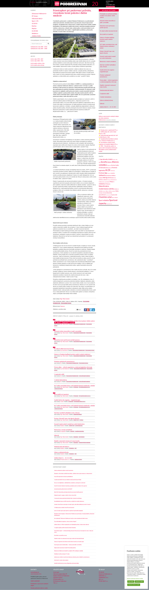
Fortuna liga (103, 173)
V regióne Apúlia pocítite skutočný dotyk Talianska (65, 527)
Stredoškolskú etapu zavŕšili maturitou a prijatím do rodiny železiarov (69, 501)
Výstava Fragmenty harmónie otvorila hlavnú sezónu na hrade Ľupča (69, 541)
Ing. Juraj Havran (64, 350)
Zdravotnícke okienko (84, 442)
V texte (61, 401)
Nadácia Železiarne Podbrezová (61, 575)
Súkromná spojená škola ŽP (60, 574)
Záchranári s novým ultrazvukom (61, 560)
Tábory (107, 191)
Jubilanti (102, 175)
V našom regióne (79, 431)
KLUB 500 (35, 31)
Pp (60, 363)
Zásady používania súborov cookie (135, 578)
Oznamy (109, 179)
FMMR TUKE (113, 170)
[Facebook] (85, 309)
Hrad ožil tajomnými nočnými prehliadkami (63, 476)
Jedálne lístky (36, 36)
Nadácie (101, 177)
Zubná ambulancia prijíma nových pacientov (63, 470)
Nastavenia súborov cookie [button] (133, 584)
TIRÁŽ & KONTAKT (35, 581)
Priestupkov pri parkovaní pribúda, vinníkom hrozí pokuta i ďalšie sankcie (108, 15)
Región (34, 28)
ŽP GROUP (101, 572)
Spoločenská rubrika (84, 376)
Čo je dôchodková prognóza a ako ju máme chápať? (65, 521)
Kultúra (113, 175)
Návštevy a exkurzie (103, 179)
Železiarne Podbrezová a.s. (105, 574)
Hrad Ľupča (56, 572)
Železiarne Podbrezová (39, 13)
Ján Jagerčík (62, 431)
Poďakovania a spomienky (104, 181)
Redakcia (35, 33)
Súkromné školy (37, 18)
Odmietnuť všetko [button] (139, 581)
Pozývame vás (113, 179)
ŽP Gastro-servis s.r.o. (65, 459)
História (108, 173)
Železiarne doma (66, 303)
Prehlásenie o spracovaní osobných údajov (39, 584)
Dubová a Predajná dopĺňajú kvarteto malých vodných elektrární (107, 39)
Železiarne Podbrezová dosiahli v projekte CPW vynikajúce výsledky (68, 550)
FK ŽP (107, 170)
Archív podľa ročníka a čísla (37, 63)
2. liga (100, 159)
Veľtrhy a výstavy (112, 191)
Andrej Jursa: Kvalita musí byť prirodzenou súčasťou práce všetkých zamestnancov (71, 557)
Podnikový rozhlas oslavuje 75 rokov (62, 554)
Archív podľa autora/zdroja (37, 65)
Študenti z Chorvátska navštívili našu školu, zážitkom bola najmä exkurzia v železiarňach (73, 473)
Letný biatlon (78, 425)
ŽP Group (34, 16)
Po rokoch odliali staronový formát (108, 31)
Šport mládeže (104, 200)
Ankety (110, 159)
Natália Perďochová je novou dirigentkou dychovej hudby (66, 563)
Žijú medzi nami (109, 203)
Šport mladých (115, 197)
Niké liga (105, 178)
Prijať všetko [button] (130, 581)
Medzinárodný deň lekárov (106, 90)
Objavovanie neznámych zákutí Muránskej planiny (65, 547)
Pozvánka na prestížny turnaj (60, 535)
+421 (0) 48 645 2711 (36, 574)
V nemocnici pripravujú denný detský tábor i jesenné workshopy (68, 498)
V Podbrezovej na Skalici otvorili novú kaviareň (64, 507)
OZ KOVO (34, 23)
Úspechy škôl (114, 195)
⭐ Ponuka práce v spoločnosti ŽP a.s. (108, 130)
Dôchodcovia (104, 167)
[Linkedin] (93, 309)
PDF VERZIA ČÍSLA (110, 6)
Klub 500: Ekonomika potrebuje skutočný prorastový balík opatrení (68, 492)
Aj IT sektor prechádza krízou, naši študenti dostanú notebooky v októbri (108, 46)
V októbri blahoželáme (105, 97)
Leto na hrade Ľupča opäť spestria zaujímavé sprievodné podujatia (68, 510)
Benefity (104, 162)
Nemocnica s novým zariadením (108, 61)
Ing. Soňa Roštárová (64, 368)
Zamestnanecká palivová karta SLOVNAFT (63, 489)
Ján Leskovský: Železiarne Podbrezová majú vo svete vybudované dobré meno (71, 518)
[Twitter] (90, 309)
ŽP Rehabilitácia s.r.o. (79, 401)
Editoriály (81, 437)
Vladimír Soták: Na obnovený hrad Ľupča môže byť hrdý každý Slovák (69, 538)
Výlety (117, 191)
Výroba (100, 193)
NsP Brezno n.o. (112, 177)
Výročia (104, 193)
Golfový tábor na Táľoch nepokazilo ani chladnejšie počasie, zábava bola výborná (71, 524)
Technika (103, 191)
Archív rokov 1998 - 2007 (37, 59)
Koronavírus (108, 175)
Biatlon (34, 26)
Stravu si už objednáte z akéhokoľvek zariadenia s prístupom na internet (69, 482)
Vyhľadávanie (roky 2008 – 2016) (39, 46)
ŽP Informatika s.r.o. (84, 387)
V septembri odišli (104, 93)
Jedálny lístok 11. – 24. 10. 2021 (108, 107)
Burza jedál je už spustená (106, 34)
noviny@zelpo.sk (35, 572)
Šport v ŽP (35, 21)
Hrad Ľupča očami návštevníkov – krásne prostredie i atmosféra (68, 544)
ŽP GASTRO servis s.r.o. (84, 396)
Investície (113, 173)
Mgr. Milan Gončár (65, 299)
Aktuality (105, 159)
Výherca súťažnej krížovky (106, 100)
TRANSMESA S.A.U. (103, 577)
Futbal (81, 420)
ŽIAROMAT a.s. (102, 575)
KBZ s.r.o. (101, 579)
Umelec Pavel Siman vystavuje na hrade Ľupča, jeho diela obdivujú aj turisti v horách (72, 504)
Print (79, 309)
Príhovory (107, 184)
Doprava (62, 306)
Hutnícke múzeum (57, 577)
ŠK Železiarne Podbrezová (59, 581)
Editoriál (102, 103)
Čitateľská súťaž (105, 197)
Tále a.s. (55, 583)
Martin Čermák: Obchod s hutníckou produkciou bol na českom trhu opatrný (70, 485)
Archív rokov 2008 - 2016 (37, 61)
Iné (75, 448)
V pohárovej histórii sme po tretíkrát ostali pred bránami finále (67, 479)
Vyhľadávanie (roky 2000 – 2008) (39, 48)
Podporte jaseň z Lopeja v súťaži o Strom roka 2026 (65, 495)
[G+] (88, 309)
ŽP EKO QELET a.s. (103, 581)
